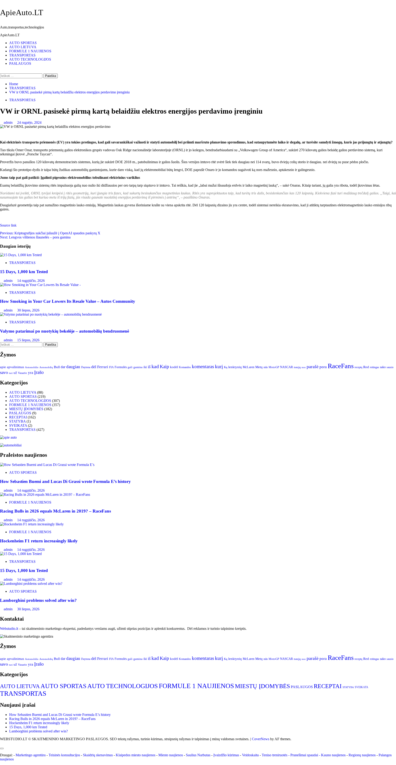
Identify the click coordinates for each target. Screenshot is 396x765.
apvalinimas (15, 367)
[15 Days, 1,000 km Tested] (21, 255)
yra (30, 372)
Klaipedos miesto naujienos (135, 755)
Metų (259, 367)
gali (130, 367)
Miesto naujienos (170, 755)
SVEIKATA (18, 425)
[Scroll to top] (1, 743)
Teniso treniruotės (274, 755)
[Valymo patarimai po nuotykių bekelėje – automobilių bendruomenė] (51, 314)
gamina (138, 367)
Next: (35, 237)
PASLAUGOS (20, 63)
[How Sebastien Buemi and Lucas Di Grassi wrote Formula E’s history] (47, 465)
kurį (219, 366)
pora (323, 367)
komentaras (203, 366)
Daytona (85, 367)
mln (266, 367)
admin (9, 122)
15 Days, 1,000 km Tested (24, 271)
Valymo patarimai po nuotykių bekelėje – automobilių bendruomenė (64, 331)
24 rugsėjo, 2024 (29, 122)
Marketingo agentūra (31, 755)
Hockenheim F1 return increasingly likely (39, 540)
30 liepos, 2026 (28, 310)
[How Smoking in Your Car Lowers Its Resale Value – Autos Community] (40, 285)
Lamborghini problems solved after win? (38, 600)
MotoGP (274, 367)
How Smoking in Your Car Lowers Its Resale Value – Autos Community (67, 301)
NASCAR (286, 367)
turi (11, 373)
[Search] (1, 71)
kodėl (174, 367)
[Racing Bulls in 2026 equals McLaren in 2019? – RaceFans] (45, 494)
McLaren (248, 367)
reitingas (374, 367)
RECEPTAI (18, 417)
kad (155, 366)
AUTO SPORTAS (23, 43)
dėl (93, 366)
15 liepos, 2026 (28, 340)
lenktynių (235, 367)
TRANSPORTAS (22, 55)
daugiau (73, 366)
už (15, 373)
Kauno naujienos (333, 755)
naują (297, 367)
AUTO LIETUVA (22, 47)
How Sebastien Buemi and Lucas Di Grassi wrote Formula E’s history (65, 481)
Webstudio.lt (9, 628)
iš (149, 366)
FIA (111, 367)
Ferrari (102, 367)
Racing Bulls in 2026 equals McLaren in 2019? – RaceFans (55, 511)
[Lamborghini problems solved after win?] (31, 584)
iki (145, 367)
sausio (390, 367)
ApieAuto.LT (21, 12)
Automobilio (31, 367)
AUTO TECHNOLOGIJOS (30, 59)
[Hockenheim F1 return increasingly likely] (32, 524)
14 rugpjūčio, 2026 (31, 281)
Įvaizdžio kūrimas (226, 755)
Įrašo (39, 372)
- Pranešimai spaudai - (304, 755)
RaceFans (341, 366)
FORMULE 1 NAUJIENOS (30, 51)
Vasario (22, 373)
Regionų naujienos (362, 755)
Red (366, 367)
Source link (8, 225)
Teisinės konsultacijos (64, 755)
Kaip (164, 366)
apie (3, 367)
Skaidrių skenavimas (98, 755)
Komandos (185, 367)
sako (383, 367)
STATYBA (17, 421)
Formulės (121, 367)
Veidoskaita (250, 755)
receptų (358, 367)
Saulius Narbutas (198, 755)
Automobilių (46, 367)
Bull (57, 367)
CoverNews (260, 739)
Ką (225, 367)
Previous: (50, 233)
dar (63, 367)
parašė (313, 366)
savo (4, 372)
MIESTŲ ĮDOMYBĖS (26, 409)
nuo (304, 367)
